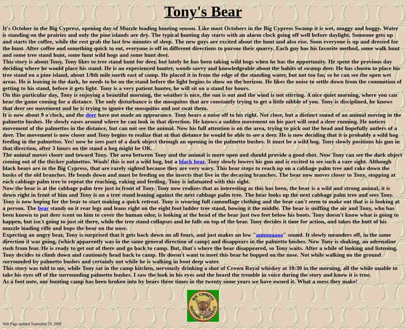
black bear (191, 161)
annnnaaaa (269, 235)
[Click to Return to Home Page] (203, 320)
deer (91, 115)
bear (43, 208)
